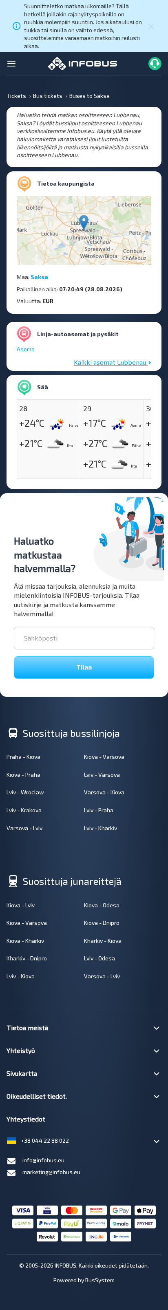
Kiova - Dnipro (101, 922)
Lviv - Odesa (99, 958)
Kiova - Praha (23, 774)
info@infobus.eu (43, 1160)
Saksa (39, 276)
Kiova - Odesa (101, 905)
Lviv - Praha (98, 810)
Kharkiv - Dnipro (27, 958)
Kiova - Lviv (21, 905)
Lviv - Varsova (102, 774)
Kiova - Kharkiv (25, 940)
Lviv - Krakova (24, 810)
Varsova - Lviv (24, 828)
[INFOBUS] (82, 62)
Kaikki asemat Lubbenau (111, 362)
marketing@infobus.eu (51, 1171)
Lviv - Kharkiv (100, 828)
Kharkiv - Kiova (103, 940)
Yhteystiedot (26, 1119)
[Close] (151, 26)
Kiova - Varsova (104, 756)
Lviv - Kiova (21, 976)
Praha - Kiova (23, 756)
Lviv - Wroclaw (25, 792)
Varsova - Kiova (104, 792)
